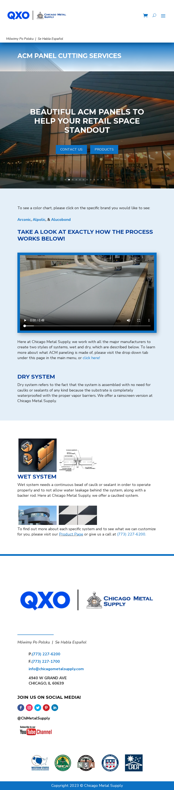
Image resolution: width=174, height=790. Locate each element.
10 (98, 179)
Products (104, 149)
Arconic (24, 219)
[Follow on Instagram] (29, 707)
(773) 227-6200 (46, 654)
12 (105, 179)
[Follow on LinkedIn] (54, 707)
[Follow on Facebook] (20, 707)
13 (108, 179)
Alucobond (61, 219)
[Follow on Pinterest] (46, 707)
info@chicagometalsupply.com (56, 668)
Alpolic (39, 219)
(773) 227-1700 (45, 661)
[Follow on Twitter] (37, 707)
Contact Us (71, 149)
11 (101, 179)
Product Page (71, 534)
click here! (91, 357)
